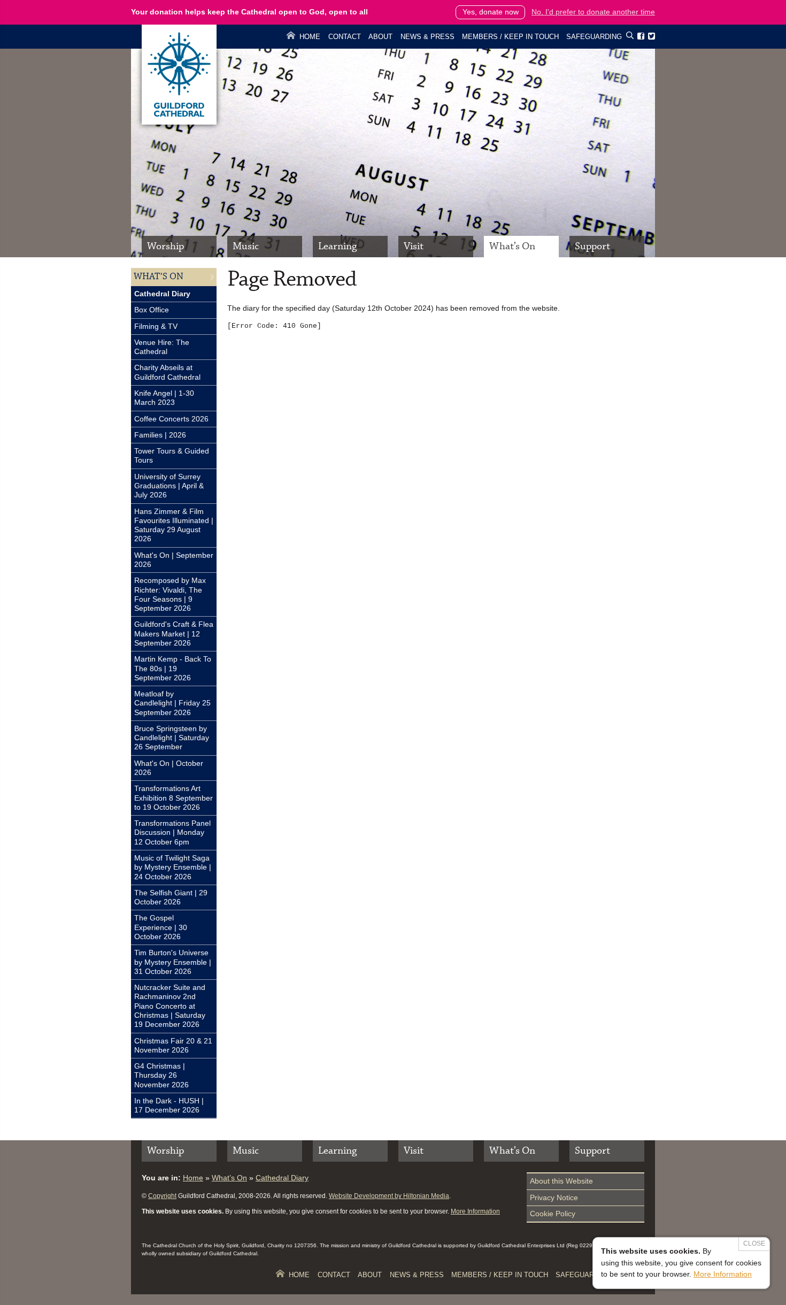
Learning (337, 246)
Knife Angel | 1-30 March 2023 (164, 397)
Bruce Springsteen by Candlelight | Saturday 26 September (171, 737)
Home (309, 37)
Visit (413, 246)
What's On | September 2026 (173, 560)
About (380, 37)
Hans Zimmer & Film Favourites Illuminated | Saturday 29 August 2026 (173, 525)
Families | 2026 (160, 435)
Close (754, 1243)
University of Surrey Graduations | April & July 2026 (169, 486)
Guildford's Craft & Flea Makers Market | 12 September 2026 (173, 633)
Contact (344, 37)
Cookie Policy (552, 1213)
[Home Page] (179, 122)
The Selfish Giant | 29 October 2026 (170, 897)
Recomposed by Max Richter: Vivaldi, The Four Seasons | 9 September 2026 (170, 594)
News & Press (427, 37)
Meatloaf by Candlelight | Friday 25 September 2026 (172, 703)
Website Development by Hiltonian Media (389, 1196)
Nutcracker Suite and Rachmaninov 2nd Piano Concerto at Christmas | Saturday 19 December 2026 (169, 1005)
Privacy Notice (554, 1197)
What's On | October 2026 (168, 768)
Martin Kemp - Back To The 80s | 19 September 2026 (172, 668)
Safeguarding (594, 37)
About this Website (561, 1181)
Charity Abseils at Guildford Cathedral (167, 372)
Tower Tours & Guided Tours (171, 455)
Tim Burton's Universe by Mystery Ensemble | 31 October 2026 (172, 962)
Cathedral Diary (162, 293)
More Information (475, 1211)
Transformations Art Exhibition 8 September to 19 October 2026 (173, 797)
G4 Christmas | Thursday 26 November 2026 (161, 1075)
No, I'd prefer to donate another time (593, 11)
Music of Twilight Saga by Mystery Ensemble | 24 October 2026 (172, 867)
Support (592, 246)
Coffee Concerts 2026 (171, 418)
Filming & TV (156, 326)
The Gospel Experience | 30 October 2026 (160, 927)
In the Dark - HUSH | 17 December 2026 (169, 1105)
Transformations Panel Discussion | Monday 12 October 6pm (172, 832)
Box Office (151, 309)
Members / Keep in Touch (510, 37)
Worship (165, 246)
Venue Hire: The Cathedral (161, 347)
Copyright (162, 1196)
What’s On (512, 246)
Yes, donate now (491, 11)
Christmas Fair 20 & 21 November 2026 (173, 1045)
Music (246, 246)
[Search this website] (630, 37)
